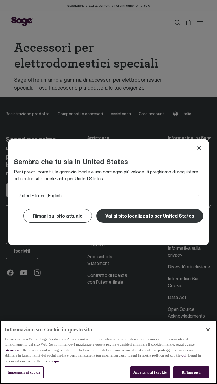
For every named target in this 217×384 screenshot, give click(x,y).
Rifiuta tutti (191, 372)
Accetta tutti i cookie (150, 372)
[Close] (199, 148)
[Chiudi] (208, 330)
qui (183, 355)
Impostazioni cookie (24, 372)
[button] (149, 216)
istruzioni (12, 350)
